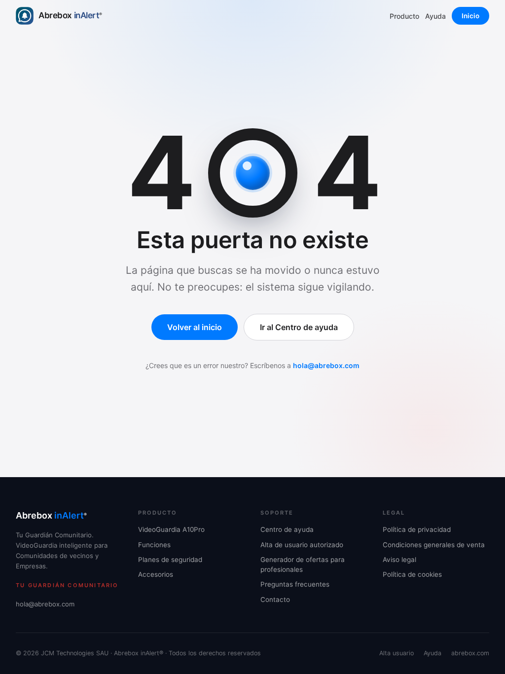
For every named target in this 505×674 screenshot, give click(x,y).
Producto (404, 16)
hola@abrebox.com (326, 365)
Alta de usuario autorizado (301, 545)
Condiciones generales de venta (434, 545)
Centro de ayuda (287, 529)
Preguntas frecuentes (294, 584)
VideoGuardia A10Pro (171, 529)
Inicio (470, 16)
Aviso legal (399, 559)
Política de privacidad (417, 529)
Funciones (154, 545)
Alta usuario (396, 653)
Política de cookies (412, 574)
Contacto (275, 599)
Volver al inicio (194, 327)
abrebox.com (470, 653)
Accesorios (155, 574)
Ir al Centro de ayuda (299, 327)
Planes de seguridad (170, 559)
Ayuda (435, 16)
